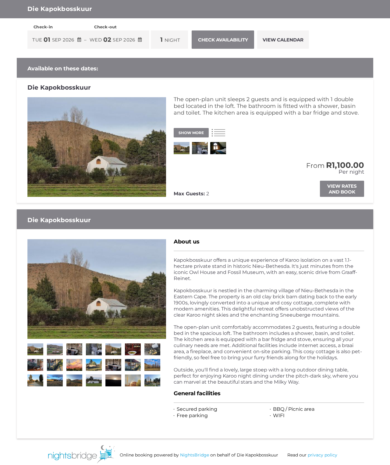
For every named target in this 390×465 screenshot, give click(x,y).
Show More (191, 132)
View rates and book (342, 189)
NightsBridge (194, 455)
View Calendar (283, 40)
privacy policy (322, 455)
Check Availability (223, 40)
